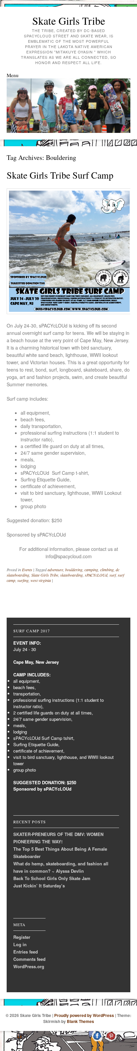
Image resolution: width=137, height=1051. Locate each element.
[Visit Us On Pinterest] (111, 1040)
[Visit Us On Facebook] (97, 1040)
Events (27, 569)
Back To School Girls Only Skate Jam (51, 878)
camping (91, 569)
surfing (23, 580)
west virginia (41, 580)
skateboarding (71, 575)
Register (21, 937)
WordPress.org (28, 966)
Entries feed (25, 952)
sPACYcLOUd (96, 575)
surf (112, 575)
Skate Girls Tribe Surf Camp (60, 175)
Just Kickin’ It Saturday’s (39, 885)
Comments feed (29, 959)
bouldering (73, 569)
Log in (20, 944)
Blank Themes (80, 1021)
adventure (55, 569)
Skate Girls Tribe (68, 20)
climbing (107, 569)
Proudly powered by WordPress (84, 1015)
